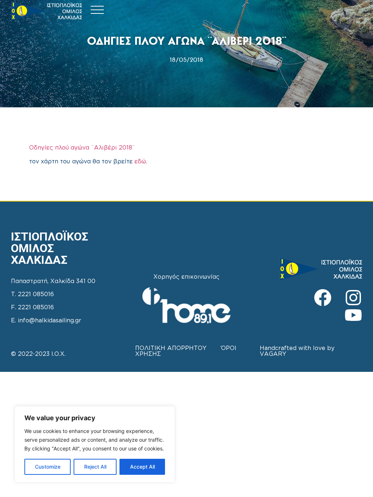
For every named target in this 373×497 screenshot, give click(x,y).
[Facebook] (322, 297)
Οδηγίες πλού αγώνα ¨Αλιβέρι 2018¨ (83, 148)
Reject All (95, 467)
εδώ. (140, 161)
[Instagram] (353, 297)
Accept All (142, 467)
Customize (47, 467)
